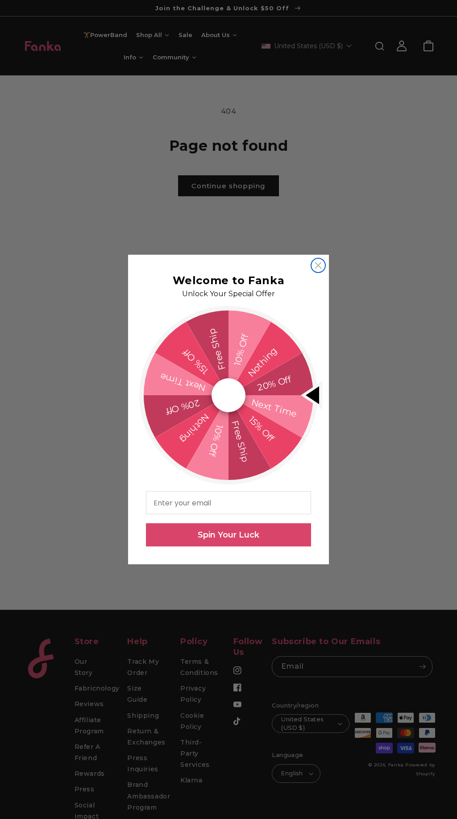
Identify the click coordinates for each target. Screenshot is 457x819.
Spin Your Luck (228, 535)
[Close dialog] (318, 265)
